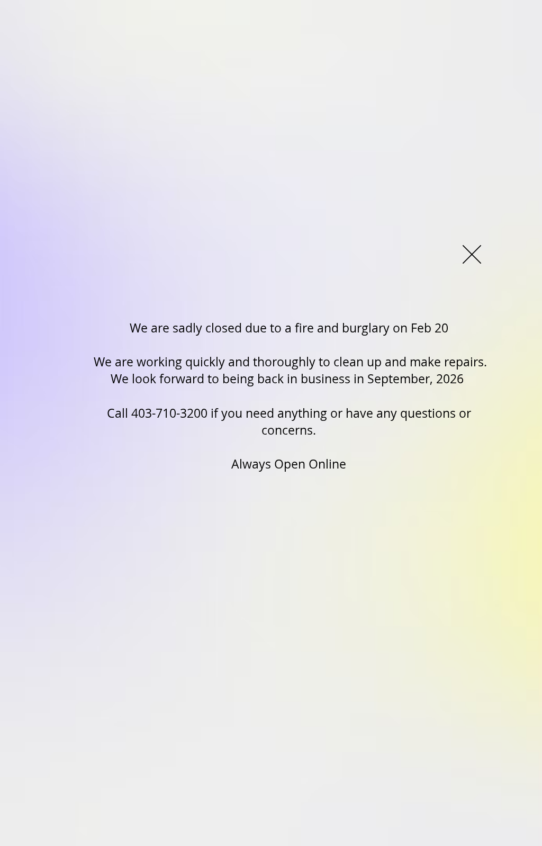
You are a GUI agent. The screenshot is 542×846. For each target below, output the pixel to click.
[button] (472, 254)
